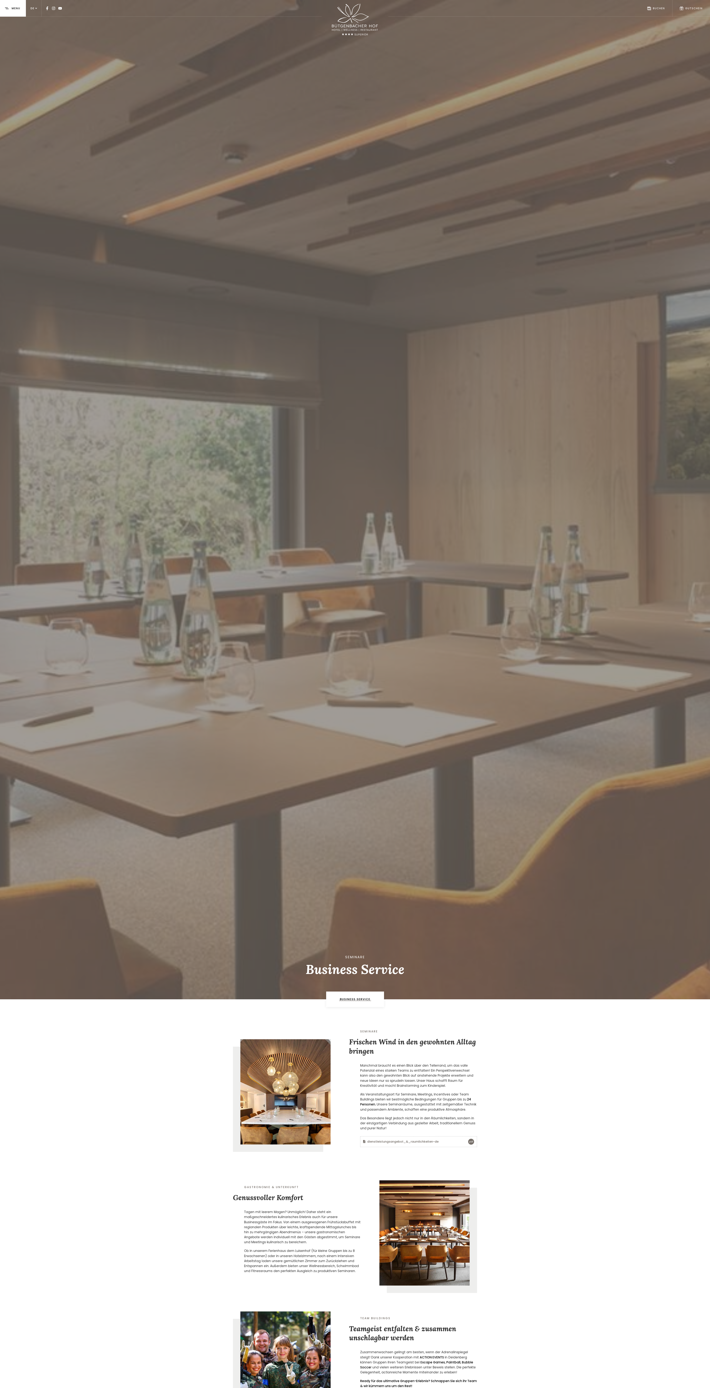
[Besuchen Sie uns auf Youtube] (60, 8)
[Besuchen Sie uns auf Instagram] (53, 8)
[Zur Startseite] (355, 20)
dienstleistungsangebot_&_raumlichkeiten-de (419, 1141)
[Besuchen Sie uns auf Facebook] (47, 8)
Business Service (355, 999)
